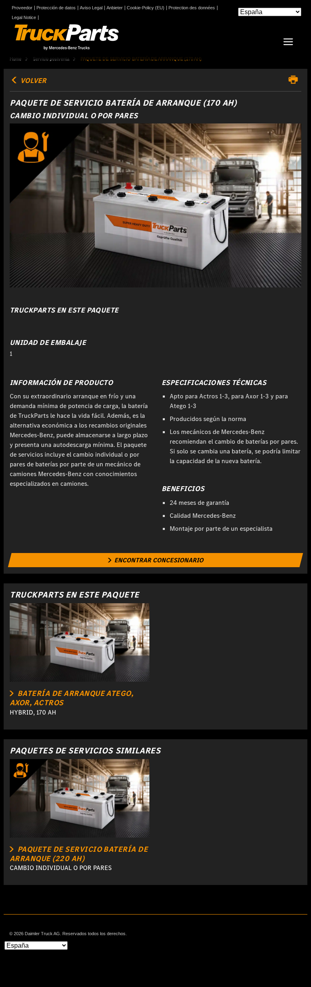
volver (32, 80)
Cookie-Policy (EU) (145, 8)
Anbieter (115, 8)
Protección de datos (56, 8)
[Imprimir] (295, 79)
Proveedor (22, 8)
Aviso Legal (91, 8)
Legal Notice (24, 17)
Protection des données (191, 8)
